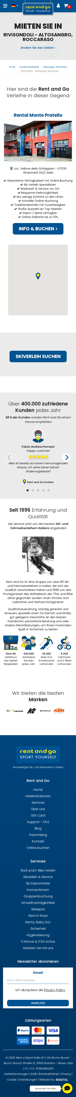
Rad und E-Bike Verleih (38, 870)
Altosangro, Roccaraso (55, 66)
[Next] (66, 457)
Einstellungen (28, 1080)
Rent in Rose (38, 915)
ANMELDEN (38, 1003)
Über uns (38, 809)
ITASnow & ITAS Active (38, 941)
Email (38, 972)
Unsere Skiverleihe (29, 66)
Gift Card (38, 815)
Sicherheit (38, 928)
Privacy (66, 1074)
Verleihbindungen (16, 1074)
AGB (33, 1074)
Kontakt (38, 841)
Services (38, 802)
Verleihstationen (38, 796)
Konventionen (38, 889)
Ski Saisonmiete (38, 883)
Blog (38, 828)
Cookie (11, 1080)
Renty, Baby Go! (38, 922)
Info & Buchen (37, 228)
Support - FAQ (38, 822)
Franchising (38, 835)
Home (12, 66)
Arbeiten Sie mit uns (38, 948)
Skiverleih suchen (38, 356)
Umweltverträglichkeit (38, 902)
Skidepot (38, 909)
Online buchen (38, 847)
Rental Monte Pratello (38, 115)
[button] (15, 3)
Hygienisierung (38, 935)
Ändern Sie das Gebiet (37, 48)
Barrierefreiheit (49, 1074)
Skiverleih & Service (38, 877)
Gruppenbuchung (38, 896)
